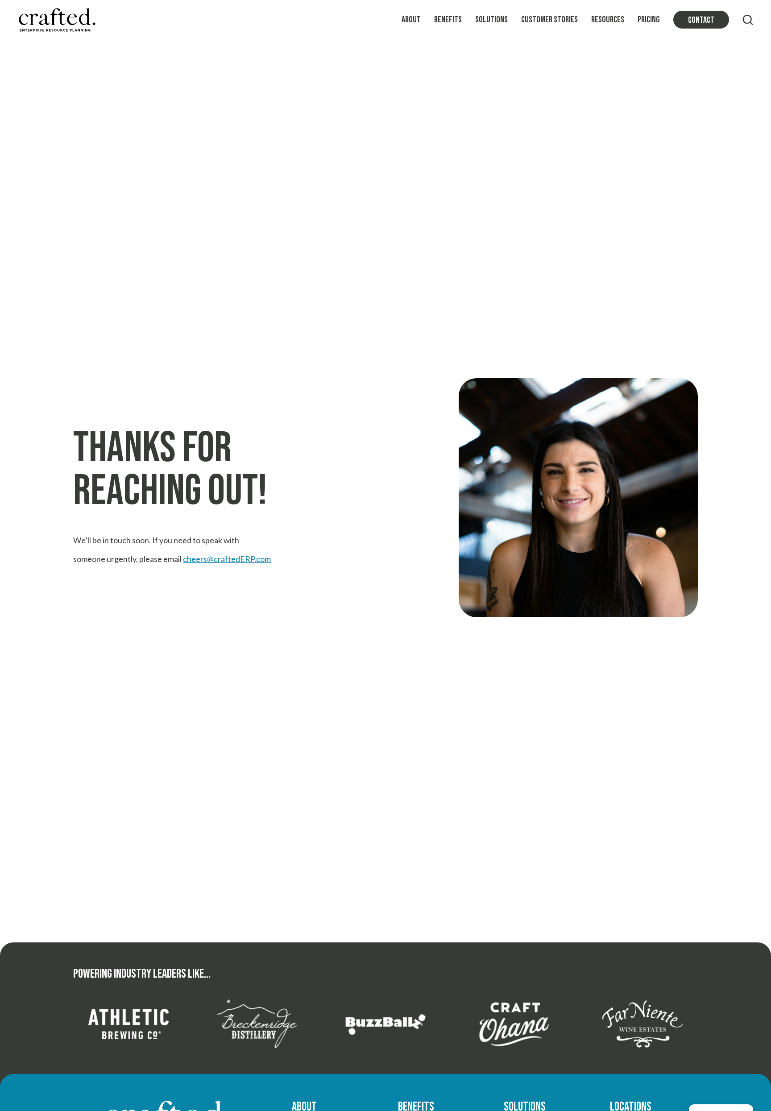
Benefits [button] (448, 19)
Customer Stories (549, 19)
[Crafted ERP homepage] (57, 20)
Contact (701, 20)
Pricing (649, 19)
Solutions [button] (491, 19)
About (411, 19)
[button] (747, 19)
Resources (607, 19)
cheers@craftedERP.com (227, 559)
